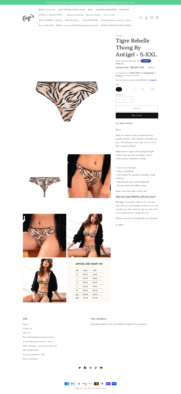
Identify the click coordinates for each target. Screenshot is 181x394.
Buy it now (137, 115)
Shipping (119, 75)
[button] (51, 15)
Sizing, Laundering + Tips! (34, 355)
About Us (27, 333)
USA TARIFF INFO (30, 350)
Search (25, 324)
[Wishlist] (151, 18)
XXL (152, 89)
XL (143, 89)
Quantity (119, 95)
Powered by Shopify (100, 388)
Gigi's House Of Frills (86, 388)
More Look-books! (30, 359)
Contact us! (27, 329)
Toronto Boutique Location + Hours (38, 342)
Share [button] (121, 225)
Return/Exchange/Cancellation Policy (38, 337)
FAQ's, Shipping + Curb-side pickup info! (40, 346)
